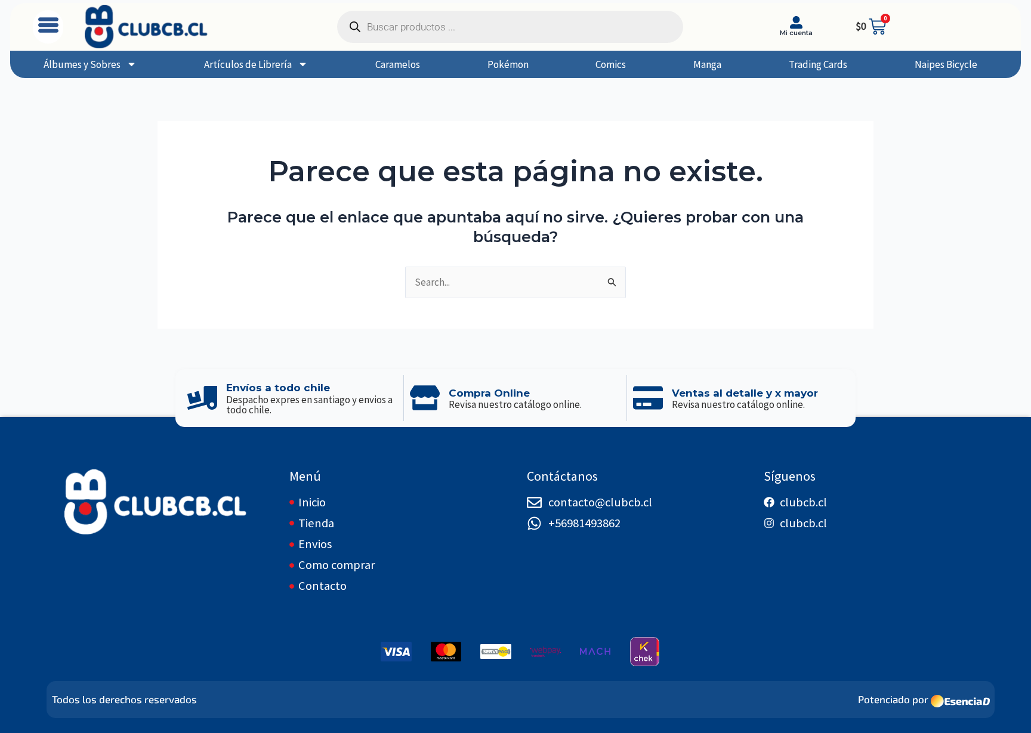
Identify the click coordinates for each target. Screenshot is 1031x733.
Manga (707, 64)
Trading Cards (818, 64)
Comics (610, 64)
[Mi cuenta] (796, 22)
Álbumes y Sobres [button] (82, 64)
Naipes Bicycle (946, 64)
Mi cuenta (796, 33)
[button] (48, 27)
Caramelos (397, 64)
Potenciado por (893, 699)
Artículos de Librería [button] (248, 64)
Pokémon (508, 64)
